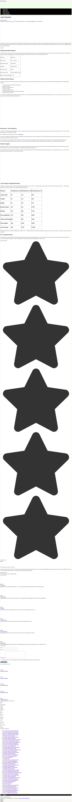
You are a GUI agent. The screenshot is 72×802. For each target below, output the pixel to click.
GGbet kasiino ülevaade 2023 (13, 764)
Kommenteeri (2, 657)
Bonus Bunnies (3, 643)
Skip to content (3, 1)
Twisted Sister (3, 596)
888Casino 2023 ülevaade (12, 767)
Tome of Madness (3, 631)
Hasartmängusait (6, 11)
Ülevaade (6, 671)
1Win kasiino (10, 757)
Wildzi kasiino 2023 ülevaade (13, 732)
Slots (32, 21)
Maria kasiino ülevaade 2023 (13, 762)
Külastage (2, 671)
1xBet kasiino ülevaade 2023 (13, 754)
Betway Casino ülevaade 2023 (13, 775)
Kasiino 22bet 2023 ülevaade (13, 737)
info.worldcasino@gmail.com (24, 798)
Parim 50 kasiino (3, 20)
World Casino (5, 732)
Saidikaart (4, 794)
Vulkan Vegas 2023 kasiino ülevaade (14, 772)
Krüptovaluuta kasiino (6, 14)
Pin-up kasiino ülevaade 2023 (13, 744)
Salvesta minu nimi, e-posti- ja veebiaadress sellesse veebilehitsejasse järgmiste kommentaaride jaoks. (21, 659)
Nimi (1, 647)
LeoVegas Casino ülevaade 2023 (14, 742)
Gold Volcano (2, 585)
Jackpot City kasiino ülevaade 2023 (11, 730)
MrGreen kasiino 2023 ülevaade (13, 747)
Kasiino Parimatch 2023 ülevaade (14, 777)
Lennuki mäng (5, 10)
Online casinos (5, 9)
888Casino (21, 134)
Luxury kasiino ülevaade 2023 (13, 759)
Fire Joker (2, 608)
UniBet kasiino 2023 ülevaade (13, 752)
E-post (1, 649)
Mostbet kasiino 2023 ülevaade (13, 770)
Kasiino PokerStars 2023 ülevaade (14, 739)
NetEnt (1, 561)
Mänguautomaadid (6, 12)
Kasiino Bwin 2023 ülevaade (13, 734)
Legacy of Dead (3, 620)
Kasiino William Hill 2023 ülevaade (14, 749)
